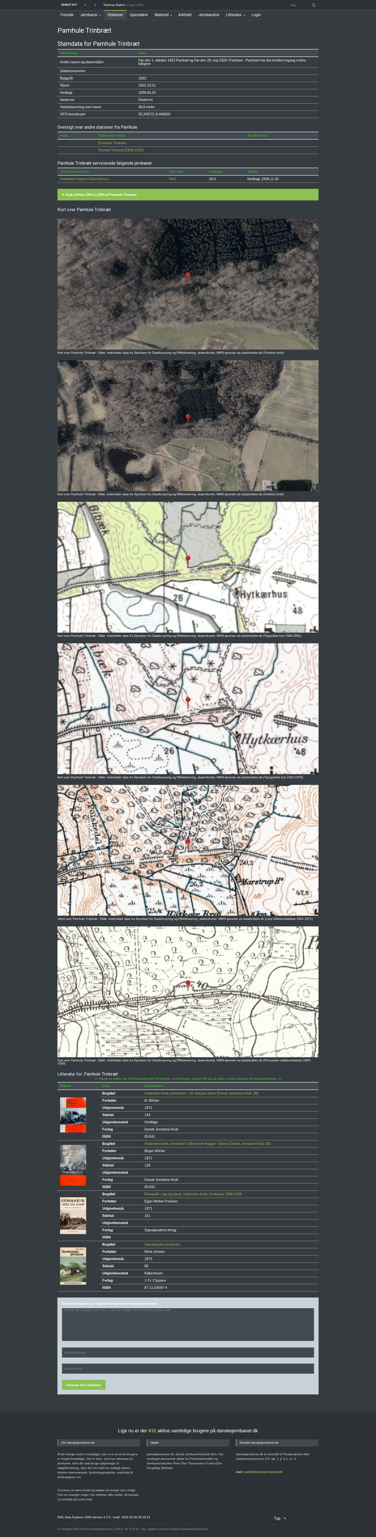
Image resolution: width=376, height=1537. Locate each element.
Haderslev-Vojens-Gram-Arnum (84, 179)
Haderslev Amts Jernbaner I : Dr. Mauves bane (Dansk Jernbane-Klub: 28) (201, 1093)
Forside (67, 14)
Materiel (162, 14)
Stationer (115, 14)
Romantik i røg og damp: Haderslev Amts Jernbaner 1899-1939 (193, 1194)
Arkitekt (185, 14)
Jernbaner (89, 14)
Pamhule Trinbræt (112, 143)
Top (277, 1518)
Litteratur (234, 14)
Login (256, 14)
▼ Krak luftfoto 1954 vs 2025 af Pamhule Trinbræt (98, 194)
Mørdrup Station (114, 5)
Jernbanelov (209, 14)
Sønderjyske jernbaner (162, 1244)
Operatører (139, 14)
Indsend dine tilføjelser (84, 1385)
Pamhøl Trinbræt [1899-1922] (120, 150)
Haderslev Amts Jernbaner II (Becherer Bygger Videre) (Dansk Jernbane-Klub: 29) (207, 1144)
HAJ (172, 179)
